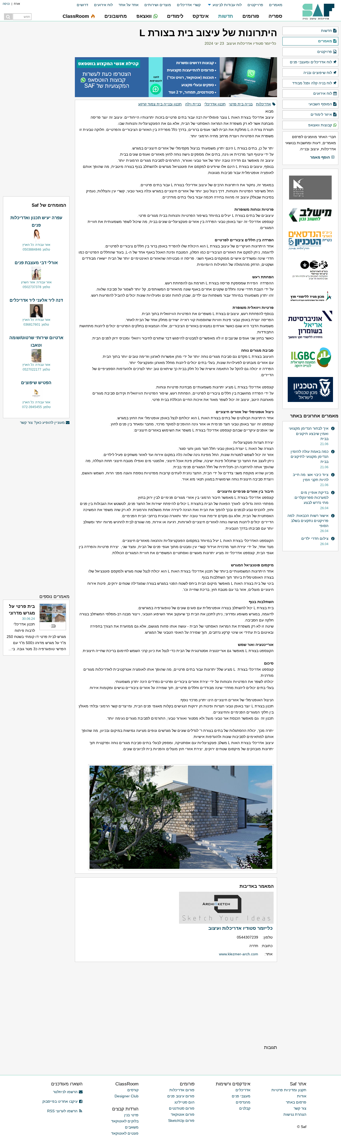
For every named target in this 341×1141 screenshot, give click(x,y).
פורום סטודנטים (181, 1108)
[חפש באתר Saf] (8, 16)
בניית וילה (193, 104)
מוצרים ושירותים (157, 5)
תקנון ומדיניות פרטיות (288, 1090)
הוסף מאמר (320, 157)
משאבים (132, 1127)
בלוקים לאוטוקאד (125, 1121)
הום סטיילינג (184, 1102)
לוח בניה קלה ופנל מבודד (312, 83)
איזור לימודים (321, 114)
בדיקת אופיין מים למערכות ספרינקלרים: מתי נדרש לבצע (311, 497)
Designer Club (127, 1096)
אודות (301, 1096)
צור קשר (300, 1108)
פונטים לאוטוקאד (125, 1133)
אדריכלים (243, 1090)
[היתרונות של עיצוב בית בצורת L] (176, 817)
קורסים (133, 1090)
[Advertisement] (176, 1003)
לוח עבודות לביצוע (227, 5)
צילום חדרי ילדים (314, 538)
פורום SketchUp (181, 1120)
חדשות (326, 30)
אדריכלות (263, 104)
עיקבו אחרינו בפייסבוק (60, 1101)
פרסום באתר (296, 1102)
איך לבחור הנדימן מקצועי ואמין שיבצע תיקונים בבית (308, 433)
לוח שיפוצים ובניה (317, 72)
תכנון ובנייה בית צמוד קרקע (160, 104)
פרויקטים (324, 51)
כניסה (6, 3)
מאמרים (275, 5)
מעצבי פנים (241, 1096)
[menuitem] (272, 5)
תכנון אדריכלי (215, 104)
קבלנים (244, 1108)
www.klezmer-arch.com (238, 954)
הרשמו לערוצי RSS (62, 1111)
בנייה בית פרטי (241, 104)
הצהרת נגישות (294, 1114)
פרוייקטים (255, 5)
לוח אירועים (103, 5)
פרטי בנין (131, 1115)
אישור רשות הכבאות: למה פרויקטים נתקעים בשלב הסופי (307, 520)
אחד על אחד (129, 5)
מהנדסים (243, 1102)
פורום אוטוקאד (182, 1114)
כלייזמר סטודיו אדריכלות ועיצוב (251, 43)
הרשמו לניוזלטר (65, 1092)
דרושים (82, 5)
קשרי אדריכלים (189, 5)
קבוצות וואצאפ (320, 125)
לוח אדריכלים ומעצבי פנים (311, 62)
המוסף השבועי (320, 104)
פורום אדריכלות (181, 1090)
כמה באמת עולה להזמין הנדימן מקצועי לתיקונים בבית (309, 456)
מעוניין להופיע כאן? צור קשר (42, 422)
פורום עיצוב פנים (180, 1096)
